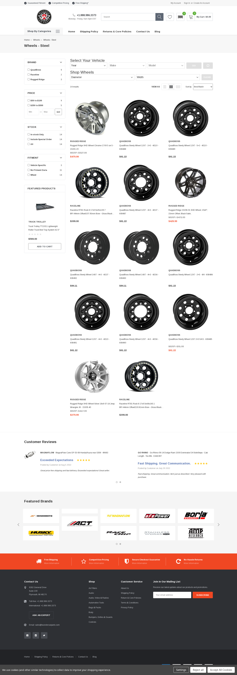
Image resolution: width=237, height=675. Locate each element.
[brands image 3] (80, 511)
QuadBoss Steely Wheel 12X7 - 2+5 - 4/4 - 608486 (190, 275)
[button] (180, 17)
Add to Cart (45, 246)
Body (91, 612)
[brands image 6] (118, 533)
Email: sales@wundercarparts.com (44, 625)
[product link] (92, 118)
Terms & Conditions (129, 603)
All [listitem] (31, 144)
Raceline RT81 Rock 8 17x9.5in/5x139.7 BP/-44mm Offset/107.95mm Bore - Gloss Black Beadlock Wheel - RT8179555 (91, 213)
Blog (95, 657)
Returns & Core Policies (63, 657)
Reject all (198, 670)
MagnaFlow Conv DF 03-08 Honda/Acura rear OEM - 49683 (82, 453)
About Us (125, 588)
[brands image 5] (118, 516)
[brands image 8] (157, 533)
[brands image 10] (196, 533)
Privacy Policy (127, 607)
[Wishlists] (170, 17)
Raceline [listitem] (34, 75)
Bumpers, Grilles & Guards (100, 617)
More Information (51, 563)
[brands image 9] (196, 516)
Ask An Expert (41, 615)
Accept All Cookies (221, 670)
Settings (181, 670)
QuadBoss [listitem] (35, 70)
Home (27, 40)
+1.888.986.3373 (86, 15)
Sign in (187, 3)
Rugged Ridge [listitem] (37, 79)
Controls (92, 622)
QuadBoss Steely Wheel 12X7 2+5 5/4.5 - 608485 (190, 339)
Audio (91, 593)
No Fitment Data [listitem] (38, 170)
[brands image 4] (80, 523)
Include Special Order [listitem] (41, 139)
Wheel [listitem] (33, 175)
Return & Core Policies (131, 598)
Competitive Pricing (60, 3)
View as (156, 87)
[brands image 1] (41, 516)
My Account (176, 3)
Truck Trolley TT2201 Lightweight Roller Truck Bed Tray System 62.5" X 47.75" (44, 230)
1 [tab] (117, 482)
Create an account (201, 3)
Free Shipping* (82, 3)
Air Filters (93, 588)
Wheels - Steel (49, 40)
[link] (44, 206)
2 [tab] (120, 482)
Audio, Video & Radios (99, 598)
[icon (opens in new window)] (27, 635)
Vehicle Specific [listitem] (38, 165)
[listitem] (45, 101)
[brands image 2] (41, 533)
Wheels (36, 40)
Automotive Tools (96, 603)
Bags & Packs (95, 607)
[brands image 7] (157, 516)
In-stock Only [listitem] (37, 134)
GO (58, 112)
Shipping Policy (127, 593)
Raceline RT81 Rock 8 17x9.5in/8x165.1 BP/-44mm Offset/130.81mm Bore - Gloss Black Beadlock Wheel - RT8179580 (140, 407)
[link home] (44, 16)
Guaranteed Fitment (36, 3)
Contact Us (83, 657)
